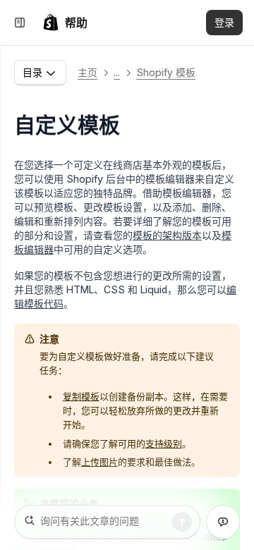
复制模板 (81, 396)
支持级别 (163, 443)
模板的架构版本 (167, 235)
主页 (87, 72)
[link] (64, 22)
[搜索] (182, 522)
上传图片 (99, 462)
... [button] (117, 72)
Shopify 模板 (165, 72)
